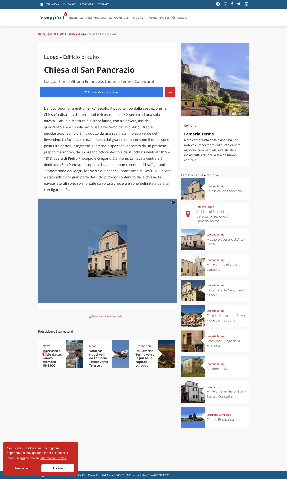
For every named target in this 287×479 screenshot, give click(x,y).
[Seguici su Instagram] (246, 3)
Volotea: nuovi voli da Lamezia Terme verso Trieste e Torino (98, 360)
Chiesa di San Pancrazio (224, 191)
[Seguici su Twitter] (239, 3)
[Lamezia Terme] (215, 79)
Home (41, 33)
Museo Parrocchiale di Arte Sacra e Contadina (227, 394)
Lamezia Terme (57, 33)
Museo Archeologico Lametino (222, 267)
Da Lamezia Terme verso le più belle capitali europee (144, 358)
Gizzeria (211, 387)
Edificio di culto (77, 33)
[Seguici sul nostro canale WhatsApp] (225, 3)
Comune (190, 125)
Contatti (103, 4)
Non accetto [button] (23, 468)
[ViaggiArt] (53, 17)
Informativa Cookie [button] (53, 458)
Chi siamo (69, 4)
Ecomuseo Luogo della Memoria (223, 343)
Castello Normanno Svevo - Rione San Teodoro (227, 317)
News (46, 346)
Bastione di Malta (219, 368)
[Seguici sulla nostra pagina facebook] (232, 3)
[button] (49, 4)
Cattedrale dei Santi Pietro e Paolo (226, 292)
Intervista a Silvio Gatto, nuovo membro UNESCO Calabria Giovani (52, 362)
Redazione (87, 4)
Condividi (102, 92)
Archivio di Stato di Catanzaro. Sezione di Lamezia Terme (212, 216)
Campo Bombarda (220, 419)
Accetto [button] (58, 468)
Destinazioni (143, 346)
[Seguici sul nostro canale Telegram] (218, 3)
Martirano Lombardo (219, 414)
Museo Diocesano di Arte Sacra (225, 241)
